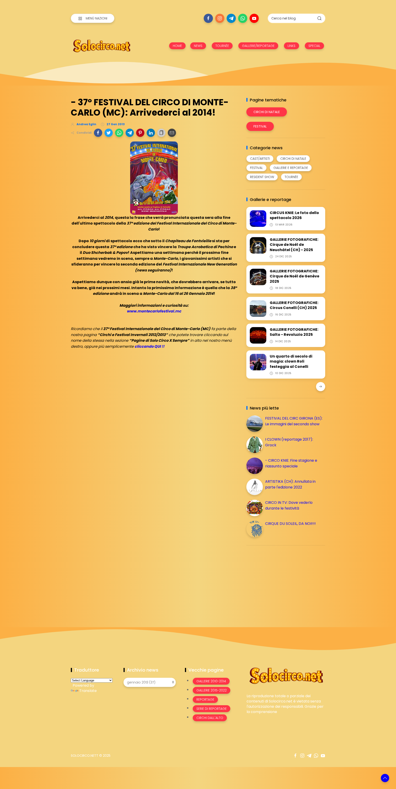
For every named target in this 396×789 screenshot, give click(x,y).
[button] (98, 133)
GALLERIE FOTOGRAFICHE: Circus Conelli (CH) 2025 (294, 305)
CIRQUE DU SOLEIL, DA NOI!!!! (290, 523)
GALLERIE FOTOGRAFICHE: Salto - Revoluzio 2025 (294, 332)
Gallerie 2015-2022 (211, 690)
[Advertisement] (280, 581)
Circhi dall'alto (209, 718)
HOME (177, 45)
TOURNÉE (222, 45)
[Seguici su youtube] (254, 18)
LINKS (291, 45)
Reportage (205, 699)
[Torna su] (385, 778)
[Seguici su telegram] (231, 18)
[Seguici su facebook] (208, 18)
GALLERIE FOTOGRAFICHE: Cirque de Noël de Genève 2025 (294, 276)
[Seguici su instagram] (219, 18)
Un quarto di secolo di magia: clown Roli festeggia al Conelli (291, 361)
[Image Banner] (286, 675)
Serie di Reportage (211, 708)
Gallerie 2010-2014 (211, 681)
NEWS (198, 45)
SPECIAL (314, 45)
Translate (88, 690)
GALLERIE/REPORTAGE (258, 45)
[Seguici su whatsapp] (242, 18)
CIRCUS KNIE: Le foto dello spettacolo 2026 (294, 215)
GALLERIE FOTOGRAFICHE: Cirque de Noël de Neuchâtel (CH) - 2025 (294, 244)
